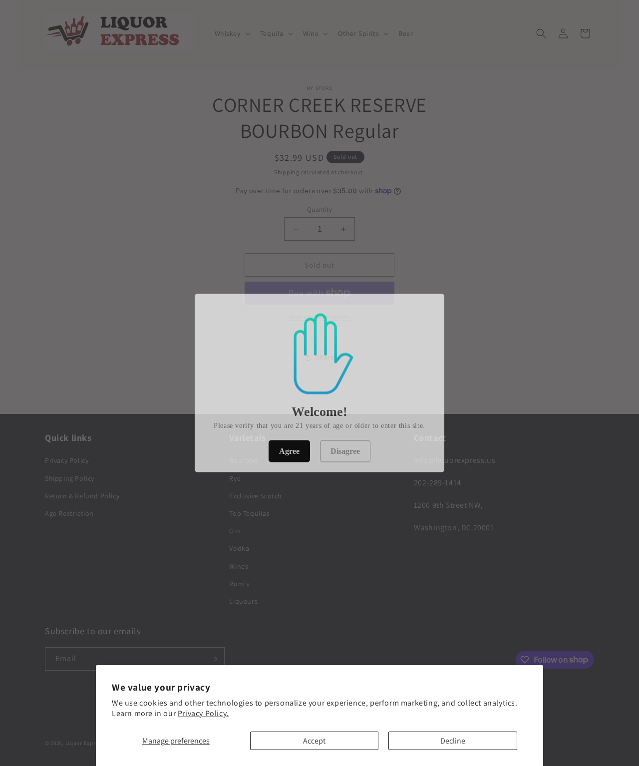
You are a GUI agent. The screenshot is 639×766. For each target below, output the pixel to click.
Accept (314, 741)
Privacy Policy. (203, 713)
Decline (452, 741)
